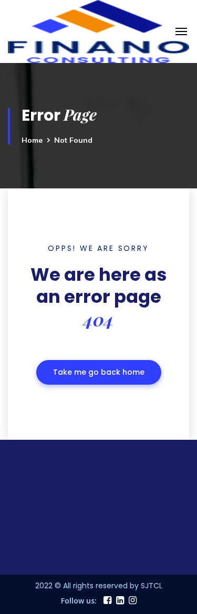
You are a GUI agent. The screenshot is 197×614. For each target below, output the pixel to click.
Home (32, 140)
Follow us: (79, 601)
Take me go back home (98, 372)
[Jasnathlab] (98, 30)
